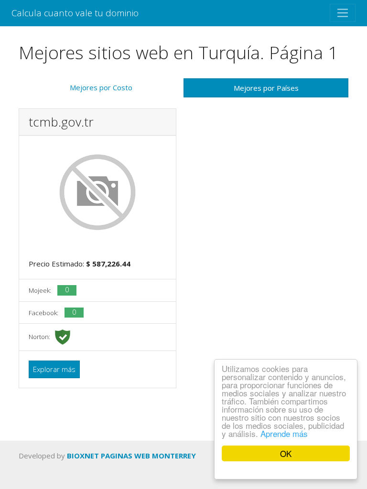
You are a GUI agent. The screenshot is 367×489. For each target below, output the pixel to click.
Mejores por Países (266, 88)
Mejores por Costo (101, 87)
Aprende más (284, 433)
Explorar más (54, 369)
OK (285, 453)
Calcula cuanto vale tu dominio (75, 13)
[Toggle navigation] (343, 13)
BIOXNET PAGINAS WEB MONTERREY (131, 455)
